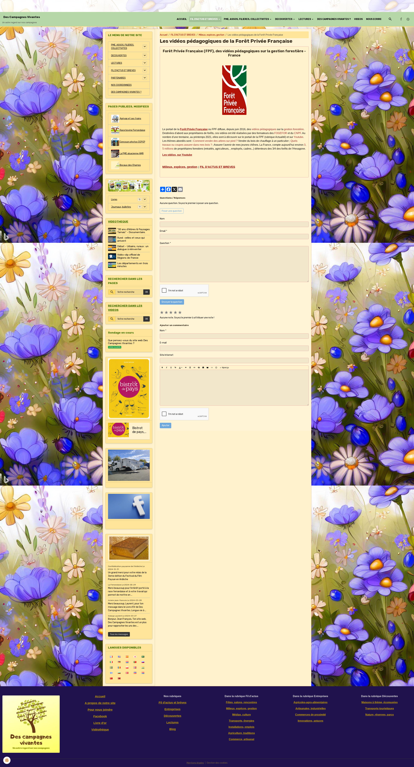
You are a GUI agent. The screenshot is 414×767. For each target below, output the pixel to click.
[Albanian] (119, 678)
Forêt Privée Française (194, 129)
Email (162, 231)
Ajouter (165, 425)
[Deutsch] (119, 662)
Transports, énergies (241, 720)
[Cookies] (7, 760)
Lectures (172, 722)
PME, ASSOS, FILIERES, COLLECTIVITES (246, 19)
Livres (114, 199)
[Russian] (143, 662)
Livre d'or (100, 723)
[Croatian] (143, 673)
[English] (119, 656)
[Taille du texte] (175, 368)
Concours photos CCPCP (132, 141)
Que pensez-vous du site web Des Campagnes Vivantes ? (128, 342)
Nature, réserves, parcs (379, 714)
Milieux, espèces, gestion (211, 35)
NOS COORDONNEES (121, 85)
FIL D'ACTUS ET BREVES (204, 19)
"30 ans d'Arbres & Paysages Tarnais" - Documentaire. (133, 231)
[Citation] (185, 368)
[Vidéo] (207, 368)
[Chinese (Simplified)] (111, 678)
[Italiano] (111, 662)
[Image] (203, 368)
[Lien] (194, 368)
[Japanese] (135, 656)
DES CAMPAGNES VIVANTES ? (334, 19)
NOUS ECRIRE (373, 19)
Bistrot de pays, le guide (138, 430)
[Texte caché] (198, 368)
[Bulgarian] (119, 673)
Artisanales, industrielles (310, 708)
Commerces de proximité (310, 714)
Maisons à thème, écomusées (379, 702)
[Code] (212, 368)
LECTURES (305, 19)
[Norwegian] (135, 667)
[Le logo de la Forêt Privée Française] (234, 90)
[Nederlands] (127, 662)
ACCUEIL (182, 19)
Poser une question (172, 211)
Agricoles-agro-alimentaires (310, 702)
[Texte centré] (190, 368)
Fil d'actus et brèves (172, 702)
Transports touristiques (379, 708)
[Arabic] (143, 656)
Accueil (163, 35)
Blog (172, 729)
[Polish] (127, 667)
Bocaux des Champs (130, 165)
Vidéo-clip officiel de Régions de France (128, 256)
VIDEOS (358, 19)
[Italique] (166, 368)
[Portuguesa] (135, 662)
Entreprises (172, 709)
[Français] (111, 656)
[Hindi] (143, 667)
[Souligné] (171, 368)
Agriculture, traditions (241, 733)
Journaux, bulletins (121, 207)
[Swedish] (111, 667)
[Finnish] (111, 673)
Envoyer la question (172, 302)
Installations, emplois (241, 727)
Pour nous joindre (100, 709)
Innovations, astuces (310, 720)
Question (164, 243)
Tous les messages (119, 634)
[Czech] (135, 673)
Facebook (100, 716)
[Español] (127, 656)
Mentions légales (195, 762)
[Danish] (127, 673)
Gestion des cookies (217, 762)
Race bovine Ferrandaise (132, 130)
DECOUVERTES (284, 19)
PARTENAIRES (118, 78)
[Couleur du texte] (181, 368)
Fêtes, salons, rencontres (241, 702)
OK (146, 292)
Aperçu (225, 367)
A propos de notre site (100, 703)
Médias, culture (241, 714)
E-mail (163, 342)
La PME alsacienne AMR (131, 153)
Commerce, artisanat (241, 739)
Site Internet (166, 355)
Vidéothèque (100, 729)
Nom (162, 218)
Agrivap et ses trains (130, 118)
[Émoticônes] (216, 368)
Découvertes (172, 715)
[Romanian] (119, 667)
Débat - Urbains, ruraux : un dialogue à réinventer (132, 248)
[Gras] (162, 368)
